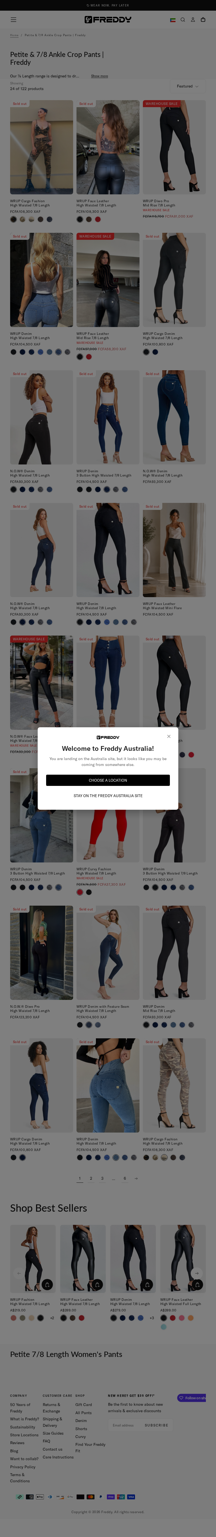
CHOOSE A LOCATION (108, 780)
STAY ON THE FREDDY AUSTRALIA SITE (108, 795)
